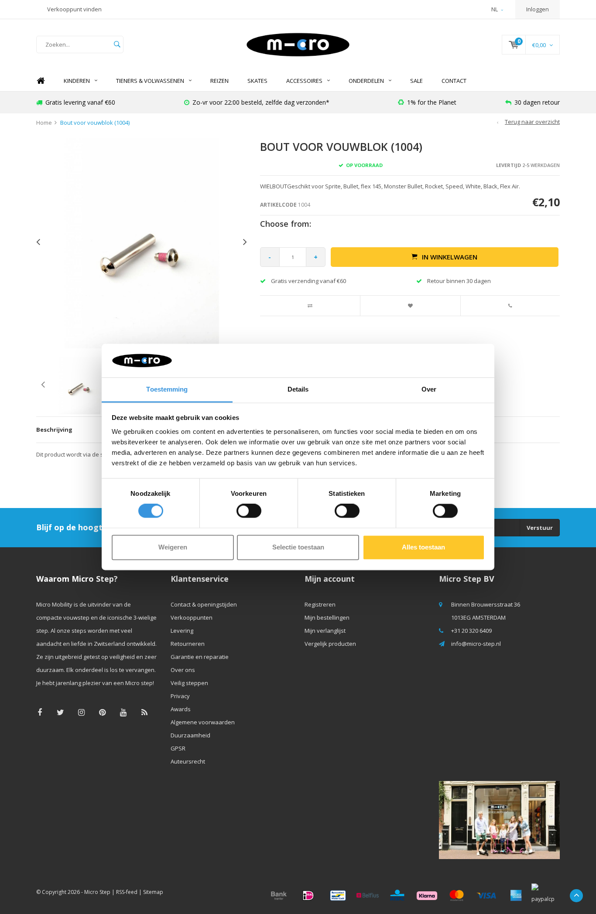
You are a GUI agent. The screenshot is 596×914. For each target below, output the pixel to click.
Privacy (180, 696)
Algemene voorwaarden (203, 722)
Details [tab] (298, 389)
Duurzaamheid (190, 735)
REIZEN (219, 81)
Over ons (183, 670)
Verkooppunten (191, 617)
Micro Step (97, 892)
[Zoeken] (116, 44)
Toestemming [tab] (167, 389)
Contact (454, 81)
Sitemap (153, 892)
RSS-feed (126, 892)
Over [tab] (428, 389)
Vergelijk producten (330, 644)
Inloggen (537, 9)
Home (40, 81)
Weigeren (172, 547)
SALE (416, 81)
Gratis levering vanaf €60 (80, 102)
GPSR (178, 748)
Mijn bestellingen (327, 617)
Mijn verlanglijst (325, 630)
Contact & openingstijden (204, 604)
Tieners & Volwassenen (150, 81)
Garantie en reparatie (200, 657)
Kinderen (77, 81)
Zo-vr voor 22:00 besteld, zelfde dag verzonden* (260, 102)
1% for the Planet (431, 102)
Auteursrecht (188, 761)
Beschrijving (54, 429)
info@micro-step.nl (476, 644)
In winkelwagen (449, 256)
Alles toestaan (423, 547)
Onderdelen (366, 81)
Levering (182, 630)
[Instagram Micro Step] (81, 712)
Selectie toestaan (298, 547)
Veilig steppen (189, 683)
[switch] (248, 511)
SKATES (257, 81)
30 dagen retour (537, 102)
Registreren (320, 604)
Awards (181, 709)
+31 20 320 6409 (471, 630)
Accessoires (304, 81)
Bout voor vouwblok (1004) (95, 122)
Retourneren (188, 644)
